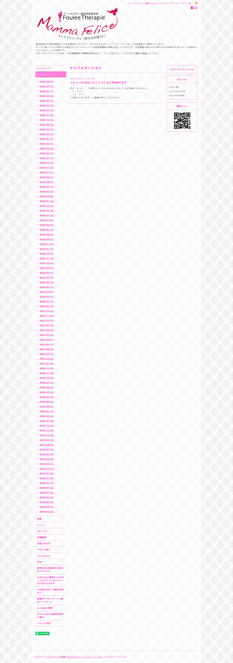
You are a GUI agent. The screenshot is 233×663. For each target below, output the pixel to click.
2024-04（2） (47, 196)
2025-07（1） (47, 129)
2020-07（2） (47, 392)
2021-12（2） (47, 311)
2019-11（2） (47, 430)
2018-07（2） (47, 492)
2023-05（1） (47, 229)
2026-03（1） (47, 100)
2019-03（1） (47, 463)
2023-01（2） (47, 248)
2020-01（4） (47, 420)
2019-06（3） (47, 454)
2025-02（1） (47, 153)
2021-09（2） (47, 325)
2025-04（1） (47, 143)
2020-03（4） (47, 411)
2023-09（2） (47, 215)
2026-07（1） (47, 86)
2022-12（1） (47, 253)
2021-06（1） (47, 339)
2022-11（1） (47, 258)
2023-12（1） (47, 205)
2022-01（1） (47, 306)
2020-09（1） (47, 382)
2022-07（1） (47, 277)
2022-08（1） (47, 272)
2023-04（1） (47, 234)
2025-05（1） (47, 139)
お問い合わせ (43, 543)
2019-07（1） (47, 449)
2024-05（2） (47, 191)
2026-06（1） (47, 91)
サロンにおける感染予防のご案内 (50, 616)
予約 (39, 561)
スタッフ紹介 (43, 549)
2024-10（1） (47, 172)
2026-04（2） (47, 96)
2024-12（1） (47, 162)
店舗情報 (41, 537)
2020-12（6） (47, 368)
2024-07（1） (47, 186)
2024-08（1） (47, 182)
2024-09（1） (47, 177)
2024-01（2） (47, 201)
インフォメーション (47, 74)
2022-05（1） (47, 287)
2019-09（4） (47, 440)
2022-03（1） (47, 296)
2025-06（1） (47, 134)
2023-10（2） (47, 210)
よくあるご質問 (45, 608)
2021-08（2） (47, 330)
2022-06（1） (47, 282)
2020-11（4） (47, 373)
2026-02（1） (47, 105)
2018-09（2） (47, 487)
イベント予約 (43, 623)
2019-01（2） (47, 473)
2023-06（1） (47, 225)
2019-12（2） (47, 425)
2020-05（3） (47, 401)
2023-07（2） (47, 220)
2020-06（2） (47, 397)
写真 (39, 518)
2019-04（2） (47, 459)
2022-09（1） (47, 268)
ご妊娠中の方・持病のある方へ (50, 591)
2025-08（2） (47, 124)
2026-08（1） (47, 81)
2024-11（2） (47, 167)
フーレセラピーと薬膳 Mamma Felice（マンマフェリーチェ (73, 656)
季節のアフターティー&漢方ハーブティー (50, 600)
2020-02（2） (47, 416)
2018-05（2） (47, 502)
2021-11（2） (47, 315)
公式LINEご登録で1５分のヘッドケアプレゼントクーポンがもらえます (50, 580)
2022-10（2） (47, 263)
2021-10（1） (47, 320)
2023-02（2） (47, 244)
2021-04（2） (47, 349)
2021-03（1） (47, 354)
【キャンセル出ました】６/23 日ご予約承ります (98, 82)
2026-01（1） (47, 110)
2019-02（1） (47, 468)
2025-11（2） (47, 115)
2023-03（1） (47, 239)
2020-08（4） (47, 387)
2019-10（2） (47, 435)
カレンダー (42, 531)
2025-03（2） (47, 148)
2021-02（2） (47, 358)
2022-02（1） (47, 301)
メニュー (41, 525)
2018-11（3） (47, 478)
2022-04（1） (47, 291)
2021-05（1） (47, 344)
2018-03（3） (47, 511)
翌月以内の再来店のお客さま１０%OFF (50, 570)
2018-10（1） (47, 483)
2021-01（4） (47, 363)
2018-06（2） (47, 497)
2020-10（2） (47, 377)
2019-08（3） (47, 444)
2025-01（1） (47, 158)
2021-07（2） (47, 334)
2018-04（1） (47, 506)
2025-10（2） (47, 119)
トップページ (43, 68)
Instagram (43, 555)
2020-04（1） (47, 406)
